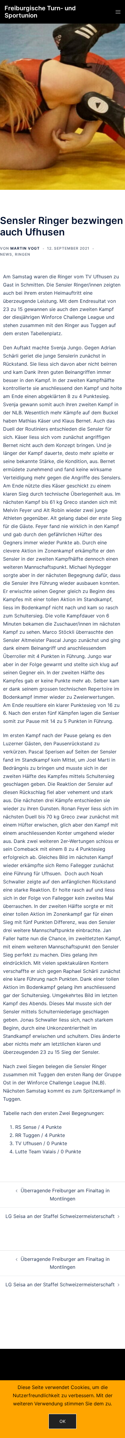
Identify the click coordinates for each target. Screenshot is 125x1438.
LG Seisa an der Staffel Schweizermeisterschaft (60, 1216)
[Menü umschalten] (118, 12)
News (6, 254)
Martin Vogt (25, 248)
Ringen (22, 254)
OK (62, 1421)
